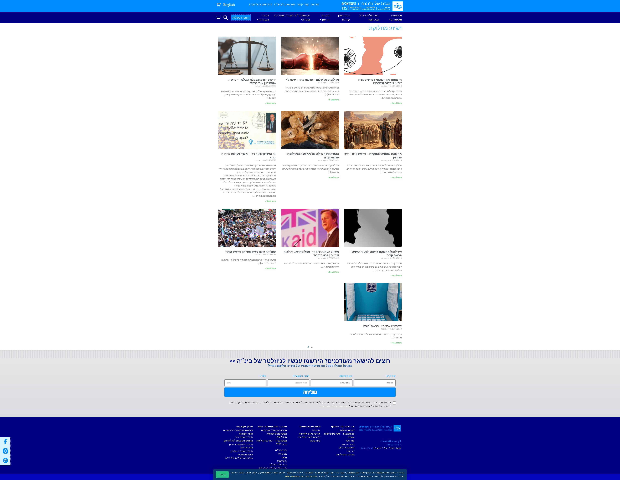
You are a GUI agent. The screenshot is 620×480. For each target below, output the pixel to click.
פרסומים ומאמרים (396, 17)
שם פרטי (391, 376)
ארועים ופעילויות (345, 454)
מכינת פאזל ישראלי (277, 434)
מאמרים (316, 430)
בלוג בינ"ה (315, 441)
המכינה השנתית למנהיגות (274, 430)
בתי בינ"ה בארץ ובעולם (369, 17)
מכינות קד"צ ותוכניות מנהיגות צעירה (292, 17)
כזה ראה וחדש (245, 454)
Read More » (396, 103)
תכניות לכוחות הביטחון (241, 444)
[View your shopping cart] (219, 4)
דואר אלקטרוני (301, 376)
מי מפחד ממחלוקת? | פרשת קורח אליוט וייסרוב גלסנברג (380, 81)
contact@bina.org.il (390, 441)
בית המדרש (247, 447)
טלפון (263, 376)
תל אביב (282, 454)
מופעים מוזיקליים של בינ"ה (239, 458)
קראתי (222, 474)
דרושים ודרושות (260, 4)
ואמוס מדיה (367, 448)
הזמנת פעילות (347, 430)
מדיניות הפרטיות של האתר (334, 406)
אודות (315, 4)
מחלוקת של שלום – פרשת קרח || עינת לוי (312, 79)
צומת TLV (281, 444)
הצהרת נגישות (393, 444)
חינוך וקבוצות (246, 434)
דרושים (350, 451)
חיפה (284, 457)
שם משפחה (346, 376)
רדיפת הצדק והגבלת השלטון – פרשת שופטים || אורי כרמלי (252, 81)
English (229, 5)
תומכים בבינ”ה (346, 447)
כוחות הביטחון (263, 17)
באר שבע (282, 461)
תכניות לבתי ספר (244, 437)
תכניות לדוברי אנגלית (242, 451)
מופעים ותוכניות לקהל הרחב (238, 441)
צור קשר (303, 4)
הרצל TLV (281, 437)
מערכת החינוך (325, 17)
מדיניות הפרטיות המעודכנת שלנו (301, 476)
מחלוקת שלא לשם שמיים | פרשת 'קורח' (250, 252)
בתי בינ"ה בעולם (278, 464)
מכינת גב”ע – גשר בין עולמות (339, 434)
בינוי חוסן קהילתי (344, 17)
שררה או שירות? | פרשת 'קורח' (382, 326)
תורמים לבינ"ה (284, 4)
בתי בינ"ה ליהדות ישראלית (273, 468)
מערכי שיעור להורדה (309, 434)
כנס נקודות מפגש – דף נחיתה (238, 430)
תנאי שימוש (348, 444)
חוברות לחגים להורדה (309, 437)
